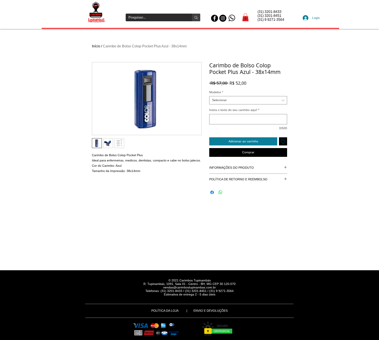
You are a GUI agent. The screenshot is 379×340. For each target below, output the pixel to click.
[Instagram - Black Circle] (222, 18)
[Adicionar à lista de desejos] (283, 141)
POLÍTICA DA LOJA (165, 310)
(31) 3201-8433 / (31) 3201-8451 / (185, 291)
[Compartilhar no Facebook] (212, 192)
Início (96, 46)
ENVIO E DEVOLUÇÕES (210, 310)
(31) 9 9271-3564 (221, 291)
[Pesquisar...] (196, 17)
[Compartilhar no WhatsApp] (220, 192)
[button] (245, 17)
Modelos (216, 92)
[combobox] (248, 100)
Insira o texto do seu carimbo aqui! (234, 110)
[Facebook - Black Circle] (214, 18)
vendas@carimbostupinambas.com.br (189, 287)
